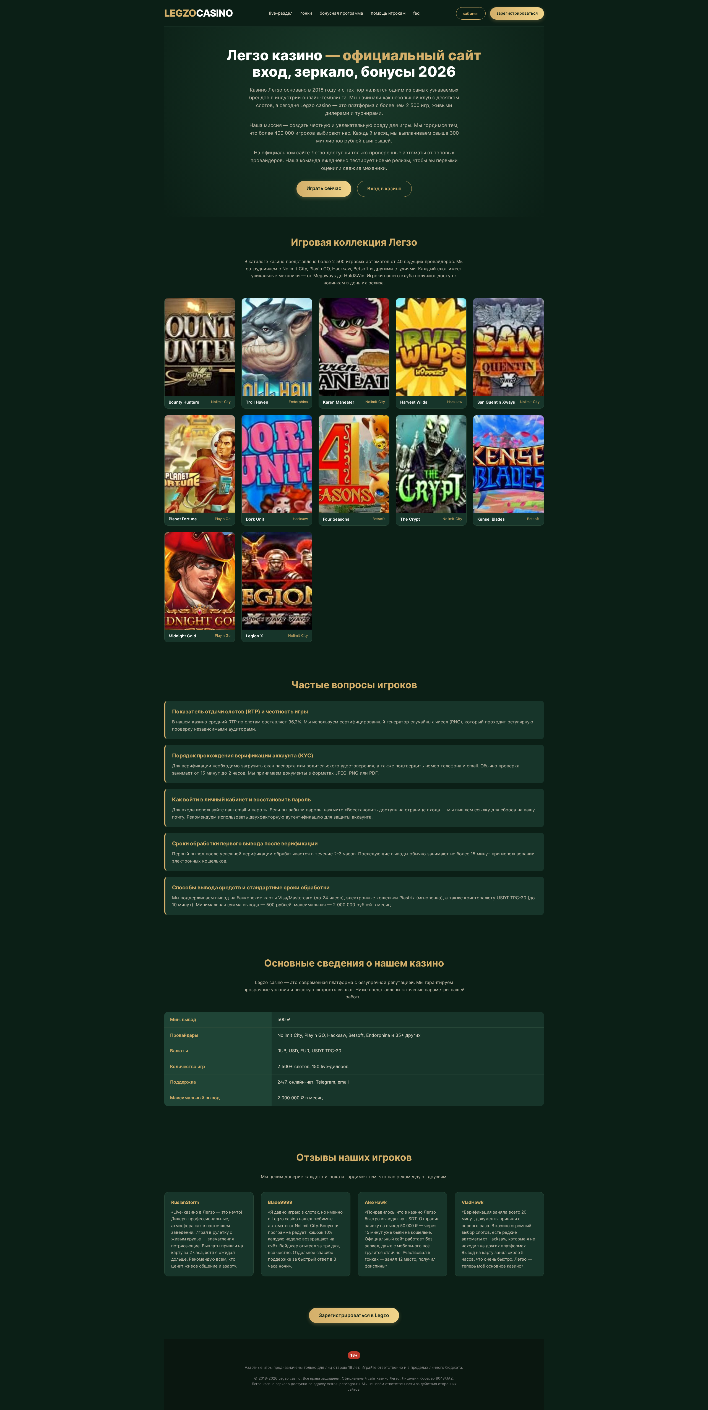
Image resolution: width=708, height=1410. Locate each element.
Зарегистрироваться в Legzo (354, 1315)
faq (416, 13)
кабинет (471, 13)
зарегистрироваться (517, 13)
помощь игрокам (388, 13)
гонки (306, 13)
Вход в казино (384, 188)
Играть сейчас (323, 188)
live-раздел (281, 13)
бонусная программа (341, 13)
